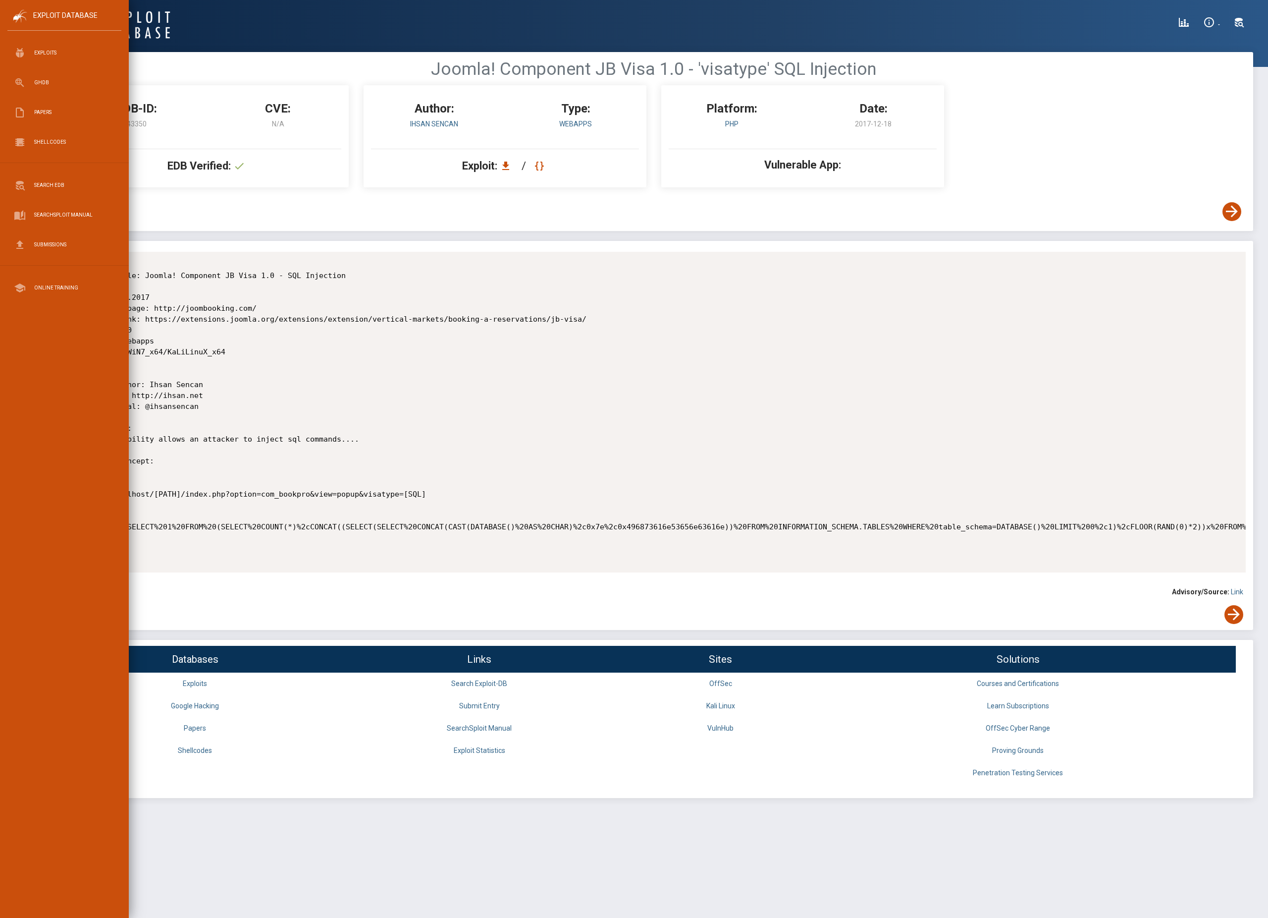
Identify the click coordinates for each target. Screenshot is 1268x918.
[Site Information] (1212, 24)
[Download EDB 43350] (508, 166)
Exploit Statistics (479, 750)
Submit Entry (479, 706)
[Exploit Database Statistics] (1184, 24)
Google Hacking (195, 706)
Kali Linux (720, 706)
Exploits (195, 684)
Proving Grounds (1018, 750)
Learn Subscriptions (1018, 706)
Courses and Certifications (1018, 684)
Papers (195, 728)
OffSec (720, 684)
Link (1237, 592)
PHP (732, 124)
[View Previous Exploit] (75, 211)
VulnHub (720, 728)
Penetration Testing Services (1018, 773)
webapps (575, 124)
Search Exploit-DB (479, 684)
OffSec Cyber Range (1018, 728)
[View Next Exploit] (1231, 211)
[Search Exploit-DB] (1239, 24)
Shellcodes (195, 750)
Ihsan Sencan (434, 124)
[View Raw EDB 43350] (540, 166)
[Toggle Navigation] (64, 24)
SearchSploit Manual (479, 728)
